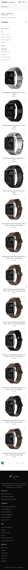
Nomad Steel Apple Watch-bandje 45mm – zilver (14, 158)
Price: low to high (6, 57)
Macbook (3, 561)
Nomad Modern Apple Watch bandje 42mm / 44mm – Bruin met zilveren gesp (14, 454)
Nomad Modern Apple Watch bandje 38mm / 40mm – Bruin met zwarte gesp (14, 257)
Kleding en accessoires (6, 14)
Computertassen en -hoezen (8, 499)
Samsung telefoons (6, 512)
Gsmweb (3, 530)
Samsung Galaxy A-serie (7, 540)
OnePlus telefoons (6, 517)
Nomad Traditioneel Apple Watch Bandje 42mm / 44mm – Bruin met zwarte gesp (14, 322)
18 (23, 463)
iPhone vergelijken (6, 509)
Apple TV (3, 550)
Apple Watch (4, 553)
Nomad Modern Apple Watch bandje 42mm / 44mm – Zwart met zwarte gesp (14, 421)
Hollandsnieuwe (5, 532)
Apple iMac (4, 555)
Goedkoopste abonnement (8, 506)
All (2, 32)
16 (17, 463)
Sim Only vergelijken (6, 527)
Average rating (5, 51)
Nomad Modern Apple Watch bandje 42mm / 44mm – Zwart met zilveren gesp (14, 355)
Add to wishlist (24, 67)
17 (20, 463)
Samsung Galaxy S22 (6, 537)
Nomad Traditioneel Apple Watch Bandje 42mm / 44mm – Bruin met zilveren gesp (14, 290)
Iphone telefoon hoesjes (7, 496)
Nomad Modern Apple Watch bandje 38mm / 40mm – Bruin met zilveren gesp (14, 224)
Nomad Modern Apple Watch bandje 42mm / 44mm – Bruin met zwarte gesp (14, 388)
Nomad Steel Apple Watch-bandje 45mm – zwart (14, 191)
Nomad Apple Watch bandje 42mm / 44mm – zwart (14, 126)
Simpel (3, 535)
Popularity (4, 49)
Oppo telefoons (5, 520)
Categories (5, 6)
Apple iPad (4, 558)
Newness (3, 54)
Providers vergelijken (7, 514)
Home (2, 13)
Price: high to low (6, 59)
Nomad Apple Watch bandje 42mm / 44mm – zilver (14, 93)
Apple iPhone (4, 548)
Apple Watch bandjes (6, 494)
